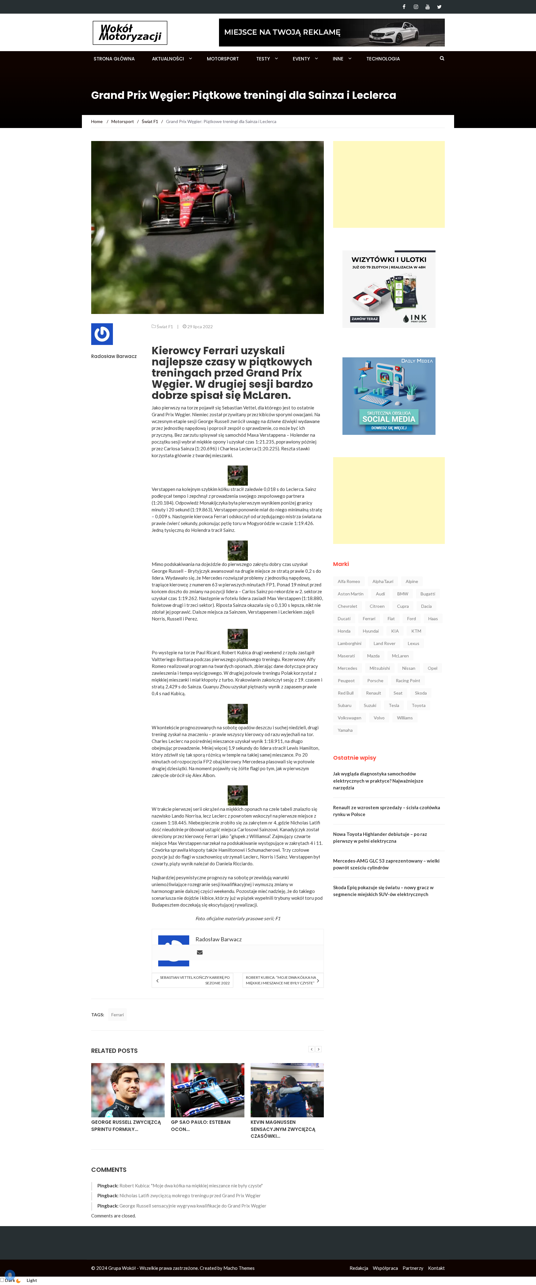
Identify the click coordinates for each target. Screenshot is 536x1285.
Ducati (344, 618)
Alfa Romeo (349, 581)
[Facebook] (404, 7)
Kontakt (436, 1268)
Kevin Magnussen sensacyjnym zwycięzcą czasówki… (283, 1129)
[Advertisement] (389, 184)
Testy (263, 58)
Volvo (379, 717)
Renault (373, 692)
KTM (416, 631)
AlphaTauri (383, 581)
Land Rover (384, 643)
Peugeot (346, 680)
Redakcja (359, 1268)
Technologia (383, 58)
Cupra (403, 606)
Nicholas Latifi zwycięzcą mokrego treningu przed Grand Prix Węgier (190, 1195)
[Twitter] (439, 7)
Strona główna (114, 58)
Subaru (344, 705)
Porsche (375, 680)
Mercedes (347, 668)
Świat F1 (165, 326)
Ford (411, 618)
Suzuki (370, 705)
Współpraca (385, 1268)
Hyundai (371, 631)
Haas (433, 618)
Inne (338, 58)
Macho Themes (239, 1268)
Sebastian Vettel (239, 407)
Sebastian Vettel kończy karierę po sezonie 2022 (195, 980)
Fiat (391, 618)
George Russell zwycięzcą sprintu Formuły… (126, 1126)
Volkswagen (349, 717)
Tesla (394, 705)
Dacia (426, 606)
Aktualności (168, 58)
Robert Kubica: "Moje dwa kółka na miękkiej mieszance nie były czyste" (191, 1185)
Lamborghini (349, 643)
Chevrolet (347, 606)
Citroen (377, 606)
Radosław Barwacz (114, 356)
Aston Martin (351, 593)
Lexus (413, 643)
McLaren (400, 655)
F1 (277, 918)
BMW (402, 593)
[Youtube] (427, 7)
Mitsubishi (380, 668)
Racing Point (408, 680)
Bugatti (428, 593)
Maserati (346, 655)
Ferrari (117, 1014)
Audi (380, 593)
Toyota (419, 705)
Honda (344, 631)
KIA (395, 631)
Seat (398, 692)
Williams (405, 717)
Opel (432, 668)
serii (268, 918)
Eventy (301, 58)
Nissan (408, 668)
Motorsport (223, 58)
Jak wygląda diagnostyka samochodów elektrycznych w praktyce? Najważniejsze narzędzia (378, 780)
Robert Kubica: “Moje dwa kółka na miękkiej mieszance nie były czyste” (281, 980)
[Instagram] (415, 7)
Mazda (373, 655)
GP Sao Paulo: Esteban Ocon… (200, 1126)
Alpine (412, 581)
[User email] (200, 953)
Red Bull (346, 692)
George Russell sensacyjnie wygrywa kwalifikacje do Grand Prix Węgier (192, 1205)
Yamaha (345, 730)
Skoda (421, 692)
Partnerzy (413, 1268)
